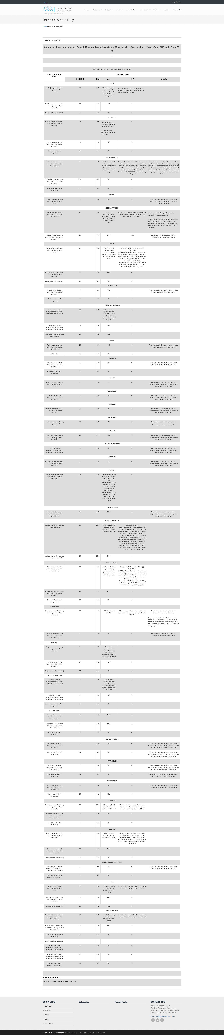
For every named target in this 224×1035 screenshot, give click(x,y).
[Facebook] (172, 2)
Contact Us (49, 1023)
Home (45, 26)
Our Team (48, 1006)
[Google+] (177, 2)
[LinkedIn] (180, 2)
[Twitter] (174, 2)
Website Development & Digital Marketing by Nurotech (85, 1032)
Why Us (48, 1010)
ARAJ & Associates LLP (57, 9)
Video (47, 1019)
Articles (47, 1015)
